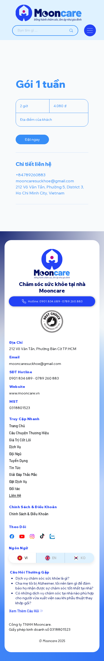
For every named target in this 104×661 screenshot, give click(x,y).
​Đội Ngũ (15, 454)
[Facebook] (12, 536)
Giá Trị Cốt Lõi (20, 440)
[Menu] (90, 30)
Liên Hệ (15, 495)
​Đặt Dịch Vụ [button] (18, 481)
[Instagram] (32, 536)
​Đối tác (14, 488)
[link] (32, 139)
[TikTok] (42, 536)
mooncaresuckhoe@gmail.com (35, 363)
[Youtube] (22, 536)
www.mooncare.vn (24, 393)
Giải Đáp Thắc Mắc (23, 474)
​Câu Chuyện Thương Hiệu (29, 433)
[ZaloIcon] (52, 536)
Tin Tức (14, 468)
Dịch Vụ (15, 447)
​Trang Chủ (17, 426)
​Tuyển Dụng (18, 460)
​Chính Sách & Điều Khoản (28, 514)
